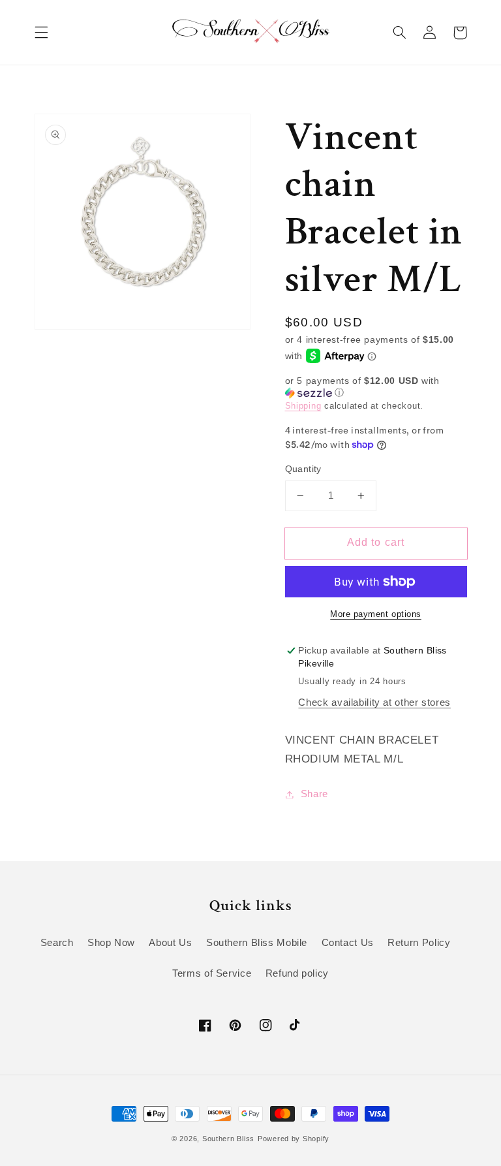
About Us (170, 943)
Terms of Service (211, 973)
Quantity (303, 469)
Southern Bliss (228, 1138)
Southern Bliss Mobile (256, 943)
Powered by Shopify (293, 1138)
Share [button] (314, 794)
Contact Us (348, 943)
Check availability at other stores (374, 702)
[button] (41, 33)
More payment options (375, 614)
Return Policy (418, 943)
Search (57, 943)
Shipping (303, 406)
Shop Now (111, 943)
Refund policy (297, 973)
